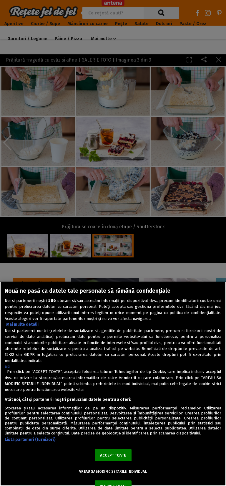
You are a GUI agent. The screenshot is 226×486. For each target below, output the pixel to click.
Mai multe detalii (22, 324)
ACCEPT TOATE (113, 455)
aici (7, 366)
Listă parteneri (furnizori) (30, 439)
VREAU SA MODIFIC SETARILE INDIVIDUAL (113, 472)
